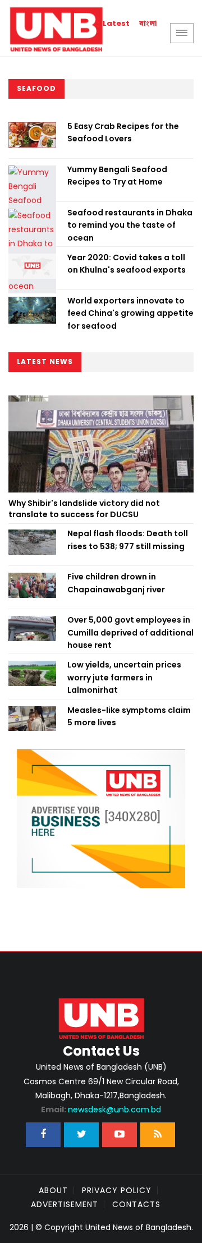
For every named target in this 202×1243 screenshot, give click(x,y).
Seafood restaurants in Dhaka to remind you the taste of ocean (129, 225)
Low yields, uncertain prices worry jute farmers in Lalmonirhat (124, 677)
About (53, 1190)
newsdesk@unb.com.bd (101, 1109)
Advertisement (64, 1204)
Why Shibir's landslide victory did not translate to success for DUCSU (84, 509)
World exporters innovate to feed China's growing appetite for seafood (130, 313)
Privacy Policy (117, 1190)
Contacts (136, 1204)
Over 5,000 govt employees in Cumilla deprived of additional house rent (130, 632)
